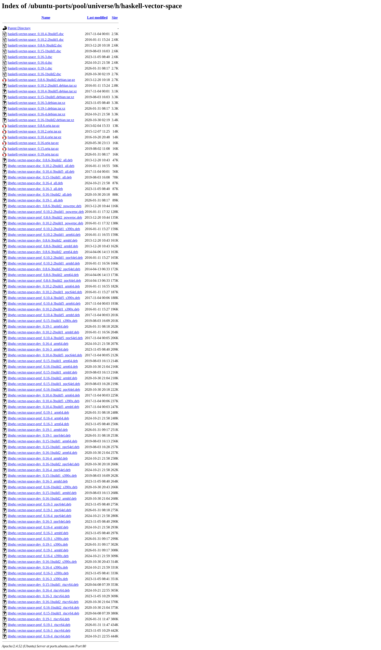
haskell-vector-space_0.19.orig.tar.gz (33, 154)
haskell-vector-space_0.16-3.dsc (30, 57)
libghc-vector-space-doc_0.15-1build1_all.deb (40, 177)
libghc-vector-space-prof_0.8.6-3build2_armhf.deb (43, 246)
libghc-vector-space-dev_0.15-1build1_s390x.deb (42, 475)
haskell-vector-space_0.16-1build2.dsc (34, 74)
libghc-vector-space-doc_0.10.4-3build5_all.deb (41, 171)
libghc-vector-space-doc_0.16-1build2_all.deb (40, 194)
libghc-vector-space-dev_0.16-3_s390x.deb (38, 579)
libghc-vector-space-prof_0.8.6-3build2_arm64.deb (43, 275)
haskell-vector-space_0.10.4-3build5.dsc (36, 34)
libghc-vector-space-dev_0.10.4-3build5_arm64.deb (44, 395)
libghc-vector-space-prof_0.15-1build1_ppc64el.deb (44, 384)
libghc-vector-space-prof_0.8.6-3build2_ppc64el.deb (44, 280)
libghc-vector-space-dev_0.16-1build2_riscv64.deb (43, 602)
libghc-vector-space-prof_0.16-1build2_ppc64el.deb (44, 389)
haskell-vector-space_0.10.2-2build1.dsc (36, 39)
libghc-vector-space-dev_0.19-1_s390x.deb (38, 544)
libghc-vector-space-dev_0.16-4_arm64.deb (38, 344)
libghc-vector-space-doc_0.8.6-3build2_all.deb (40, 160)
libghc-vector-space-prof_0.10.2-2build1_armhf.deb (44, 263)
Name (45, 17)
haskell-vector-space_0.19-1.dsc (30, 68)
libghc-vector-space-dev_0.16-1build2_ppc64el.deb (43, 464)
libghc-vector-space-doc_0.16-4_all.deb (35, 183)
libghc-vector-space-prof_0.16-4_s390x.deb (38, 556)
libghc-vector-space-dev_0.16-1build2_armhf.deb (42, 498)
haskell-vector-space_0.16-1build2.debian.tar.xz (41, 120)
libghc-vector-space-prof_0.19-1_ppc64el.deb (39, 510)
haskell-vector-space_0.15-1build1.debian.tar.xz (41, 97)
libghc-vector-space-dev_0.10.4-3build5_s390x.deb (43, 401)
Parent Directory (19, 28)
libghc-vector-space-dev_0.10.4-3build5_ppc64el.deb (45, 355)
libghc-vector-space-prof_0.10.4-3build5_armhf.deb (44, 315)
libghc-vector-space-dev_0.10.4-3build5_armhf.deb (43, 407)
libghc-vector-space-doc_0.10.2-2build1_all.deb (41, 166)
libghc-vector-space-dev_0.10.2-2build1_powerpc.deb (45, 223)
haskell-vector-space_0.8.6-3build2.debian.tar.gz (41, 80)
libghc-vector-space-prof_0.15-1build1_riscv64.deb (43, 613)
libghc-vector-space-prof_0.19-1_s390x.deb (38, 539)
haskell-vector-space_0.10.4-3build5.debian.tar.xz (42, 91)
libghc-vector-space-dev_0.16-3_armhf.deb (38, 481)
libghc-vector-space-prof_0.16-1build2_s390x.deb (42, 487)
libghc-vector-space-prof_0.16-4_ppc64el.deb (39, 516)
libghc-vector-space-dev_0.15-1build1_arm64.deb (42, 441)
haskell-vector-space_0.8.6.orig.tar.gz (34, 126)
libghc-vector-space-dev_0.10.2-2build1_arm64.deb (44, 286)
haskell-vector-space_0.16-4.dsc (30, 62)
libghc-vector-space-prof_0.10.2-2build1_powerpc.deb (46, 212)
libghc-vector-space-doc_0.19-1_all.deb (35, 200)
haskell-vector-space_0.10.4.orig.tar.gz (34, 137)
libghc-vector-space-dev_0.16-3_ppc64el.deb (39, 521)
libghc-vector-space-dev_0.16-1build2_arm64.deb (42, 453)
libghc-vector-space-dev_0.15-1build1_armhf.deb (42, 493)
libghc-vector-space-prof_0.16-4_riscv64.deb (39, 636)
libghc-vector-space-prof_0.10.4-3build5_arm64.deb (44, 303)
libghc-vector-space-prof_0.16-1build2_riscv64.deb (43, 607)
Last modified (97, 17)
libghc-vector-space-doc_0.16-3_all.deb (35, 189)
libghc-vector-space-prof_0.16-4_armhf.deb (38, 527)
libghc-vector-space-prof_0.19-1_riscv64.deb (39, 625)
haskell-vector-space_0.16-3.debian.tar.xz (36, 103)
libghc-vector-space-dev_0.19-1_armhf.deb (38, 430)
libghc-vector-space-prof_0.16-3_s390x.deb (38, 573)
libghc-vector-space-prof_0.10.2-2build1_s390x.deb (44, 229)
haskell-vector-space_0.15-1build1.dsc (34, 51)
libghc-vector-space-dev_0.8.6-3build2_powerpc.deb (44, 206)
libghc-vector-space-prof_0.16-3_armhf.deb (38, 533)
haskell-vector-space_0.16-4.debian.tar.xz (36, 114)
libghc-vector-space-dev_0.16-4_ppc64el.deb (39, 470)
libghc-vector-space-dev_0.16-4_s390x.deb (38, 567)
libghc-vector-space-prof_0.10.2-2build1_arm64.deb (44, 235)
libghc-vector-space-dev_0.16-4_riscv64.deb (39, 590)
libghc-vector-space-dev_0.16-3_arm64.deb (38, 349)
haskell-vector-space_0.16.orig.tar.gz (33, 143)
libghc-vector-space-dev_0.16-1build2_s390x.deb (42, 562)
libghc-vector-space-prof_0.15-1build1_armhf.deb (42, 372)
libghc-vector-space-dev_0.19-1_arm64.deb (38, 326)
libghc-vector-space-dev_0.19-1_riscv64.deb (39, 619)
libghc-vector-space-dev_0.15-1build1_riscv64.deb (43, 584)
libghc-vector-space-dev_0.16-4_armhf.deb (38, 458)
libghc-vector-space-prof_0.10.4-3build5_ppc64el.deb (45, 338)
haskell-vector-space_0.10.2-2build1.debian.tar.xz (42, 85)
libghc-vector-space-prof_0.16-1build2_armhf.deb (42, 378)
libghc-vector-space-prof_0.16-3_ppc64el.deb (39, 504)
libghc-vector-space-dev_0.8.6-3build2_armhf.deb (42, 240)
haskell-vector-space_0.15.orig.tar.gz (33, 148)
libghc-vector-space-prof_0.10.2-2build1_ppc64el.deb (45, 257)
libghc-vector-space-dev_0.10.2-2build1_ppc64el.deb (45, 292)
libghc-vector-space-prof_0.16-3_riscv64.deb (39, 630)
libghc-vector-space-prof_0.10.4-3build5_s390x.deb (44, 298)
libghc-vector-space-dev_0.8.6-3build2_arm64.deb (43, 252)
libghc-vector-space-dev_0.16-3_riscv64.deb (39, 596)
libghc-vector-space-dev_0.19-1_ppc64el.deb (39, 435)
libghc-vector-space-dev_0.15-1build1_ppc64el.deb (43, 447)
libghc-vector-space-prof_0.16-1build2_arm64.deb (43, 366)
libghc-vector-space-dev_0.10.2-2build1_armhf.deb (43, 332)
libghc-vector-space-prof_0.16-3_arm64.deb (38, 424)
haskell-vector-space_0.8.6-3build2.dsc (35, 45)
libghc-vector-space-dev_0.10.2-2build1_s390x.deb (43, 309)
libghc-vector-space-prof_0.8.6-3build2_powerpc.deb (45, 217)
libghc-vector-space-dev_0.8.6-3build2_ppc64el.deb (44, 269)
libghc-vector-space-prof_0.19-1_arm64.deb (38, 412)
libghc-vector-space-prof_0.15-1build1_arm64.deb (43, 361)
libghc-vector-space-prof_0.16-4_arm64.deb (38, 418)
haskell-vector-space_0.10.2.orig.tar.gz (34, 131)
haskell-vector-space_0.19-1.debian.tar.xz (36, 108)
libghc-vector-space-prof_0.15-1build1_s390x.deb (42, 321)
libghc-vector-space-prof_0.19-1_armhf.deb (38, 550)
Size (115, 17)
